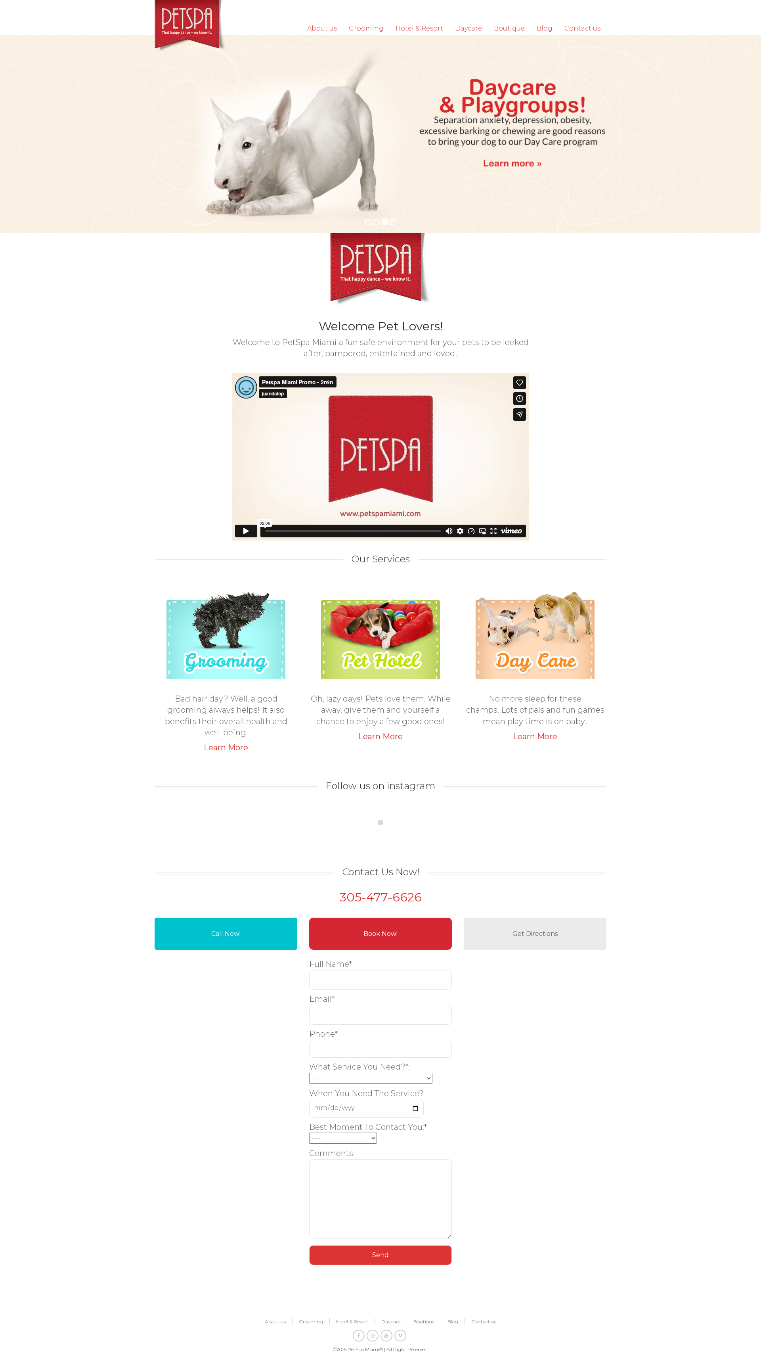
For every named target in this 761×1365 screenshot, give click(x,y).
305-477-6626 (381, 897)
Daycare (468, 28)
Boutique (509, 28)
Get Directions (535, 933)
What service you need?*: (359, 1067)
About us (322, 28)
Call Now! (226, 933)
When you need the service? (366, 1093)
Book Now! (380, 933)
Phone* (323, 1034)
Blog (545, 28)
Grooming (366, 28)
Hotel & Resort (419, 28)
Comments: (332, 1153)
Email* (322, 999)
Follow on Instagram (385, 839)
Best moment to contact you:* (368, 1127)
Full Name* (330, 964)
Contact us (582, 28)
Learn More (226, 747)
